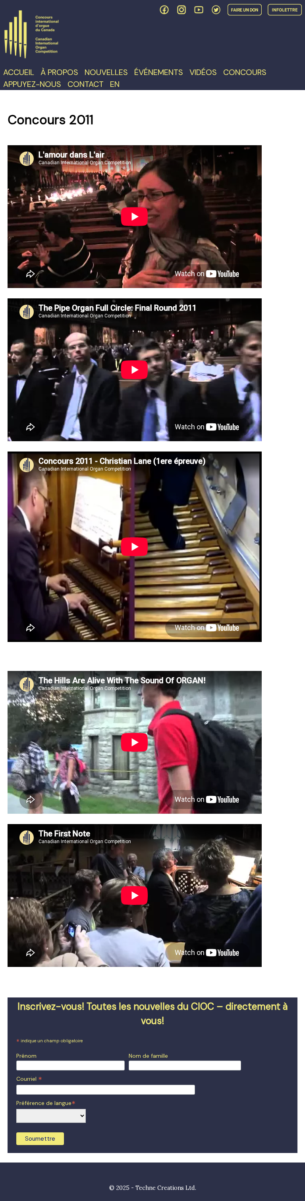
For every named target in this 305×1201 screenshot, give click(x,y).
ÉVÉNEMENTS (158, 72)
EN (115, 84)
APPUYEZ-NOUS (32, 84)
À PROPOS (59, 72)
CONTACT (86, 84)
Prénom (26, 1055)
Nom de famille (148, 1055)
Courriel (29, 1079)
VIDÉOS (203, 72)
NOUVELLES (106, 72)
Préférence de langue (45, 1103)
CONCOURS (244, 72)
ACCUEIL (18, 72)
